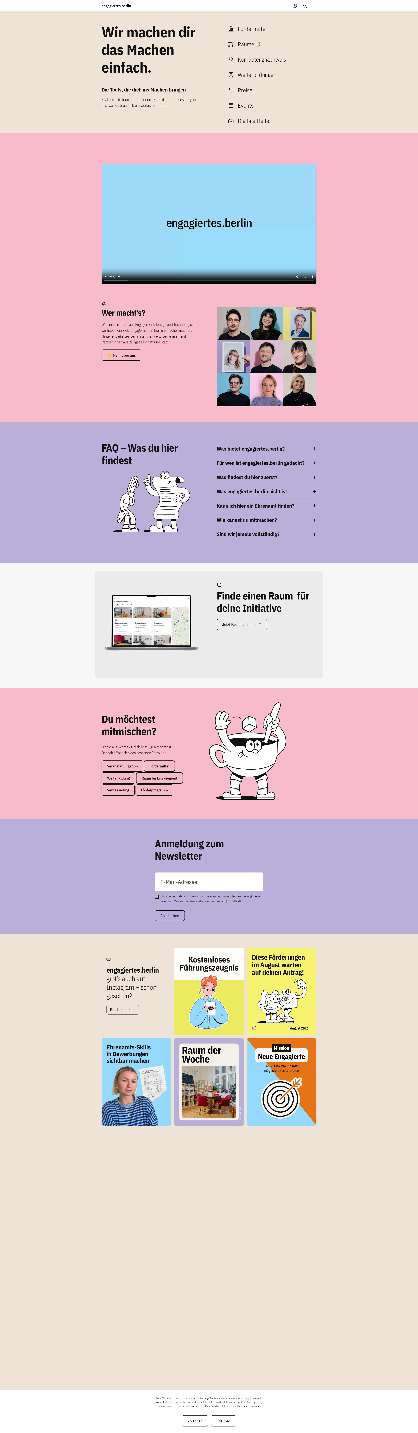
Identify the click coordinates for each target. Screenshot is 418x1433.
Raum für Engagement (159, 778)
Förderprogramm (154, 790)
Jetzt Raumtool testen (239, 624)
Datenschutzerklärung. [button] (248, 1406)
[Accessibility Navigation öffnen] (294, 5)
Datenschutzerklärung (190, 896)
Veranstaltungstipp (122, 766)
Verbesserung (118, 790)
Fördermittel (159, 766)
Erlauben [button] (223, 1421)
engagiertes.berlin (116, 5)
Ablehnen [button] (195, 1421)
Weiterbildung (118, 778)
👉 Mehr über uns (121, 355)
